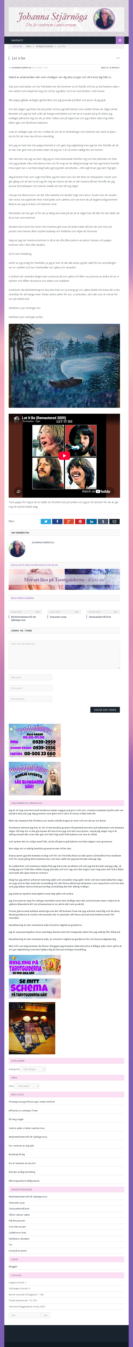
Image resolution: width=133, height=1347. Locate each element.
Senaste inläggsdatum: (21, 1306)
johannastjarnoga (21, 67)
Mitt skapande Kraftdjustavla (24, 1180)
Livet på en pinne (18, 1250)
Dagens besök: (17, 1282)
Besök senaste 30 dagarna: (23, 1294)
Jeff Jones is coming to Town (23, 1110)
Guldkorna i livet (17, 1232)
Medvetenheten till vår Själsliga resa (23, 618)
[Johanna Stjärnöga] (66, 19)
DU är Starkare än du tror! (22, 1163)
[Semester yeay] (64, 609)
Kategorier (14, 1069)
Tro (10, 1244)
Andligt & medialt (110, 67)
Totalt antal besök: (19, 1300)
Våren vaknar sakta (19, 1214)
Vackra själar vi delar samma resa (27, 1128)
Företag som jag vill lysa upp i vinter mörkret (32, 1101)
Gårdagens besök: (19, 1288)
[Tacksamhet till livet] (103, 609)
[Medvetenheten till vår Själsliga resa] (25, 609)
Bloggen (13, 1266)
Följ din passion (17, 1220)
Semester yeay (58, 616)
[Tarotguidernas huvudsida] (64, 589)
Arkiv (11, 1086)
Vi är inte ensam (17, 1226)
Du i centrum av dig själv (21, 1145)
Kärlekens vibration (19, 1238)
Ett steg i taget (16, 1119)
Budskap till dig (17, 1154)
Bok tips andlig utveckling (22, 1171)
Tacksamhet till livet (100, 616)
